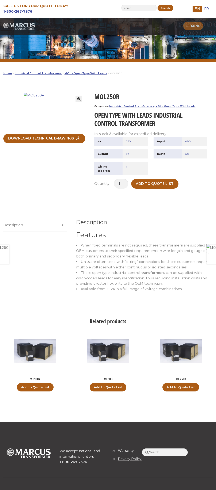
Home (7, 73)
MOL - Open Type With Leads (86, 73)
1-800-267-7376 (17, 11)
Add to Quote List (155, 184)
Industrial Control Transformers (38, 73)
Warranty (126, 451)
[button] (79, 99)
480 (187, 141)
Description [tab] (13, 225)
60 (187, 154)
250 (128, 141)
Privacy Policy (130, 459)
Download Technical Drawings (41, 138)
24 (127, 154)
